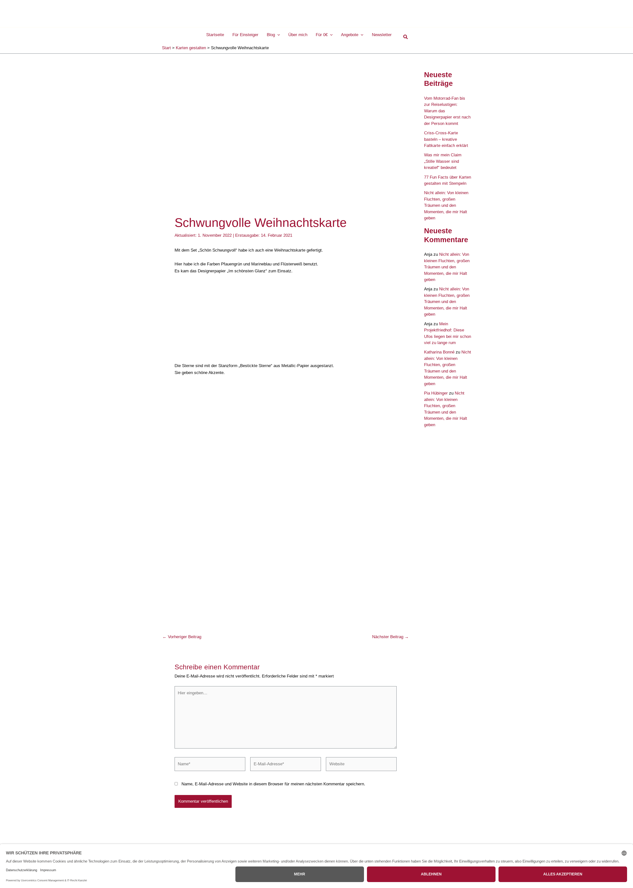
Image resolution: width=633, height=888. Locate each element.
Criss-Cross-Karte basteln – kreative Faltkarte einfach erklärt (446, 139)
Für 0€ (322, 34)
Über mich (297, 34)
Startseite (215, 34)
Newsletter (382, 34)
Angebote (349, 34)
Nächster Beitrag (390, 637)
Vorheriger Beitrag (181, 637)
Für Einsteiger (245, 34)
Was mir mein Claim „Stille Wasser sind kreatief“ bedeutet (442, 161)
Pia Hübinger (436, 393)
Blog (271, 34)
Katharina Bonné (439, 352)
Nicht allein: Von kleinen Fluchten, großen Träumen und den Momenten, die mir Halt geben (446, 205)
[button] (277, 34)
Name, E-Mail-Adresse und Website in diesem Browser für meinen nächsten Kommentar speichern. (273, 784)
